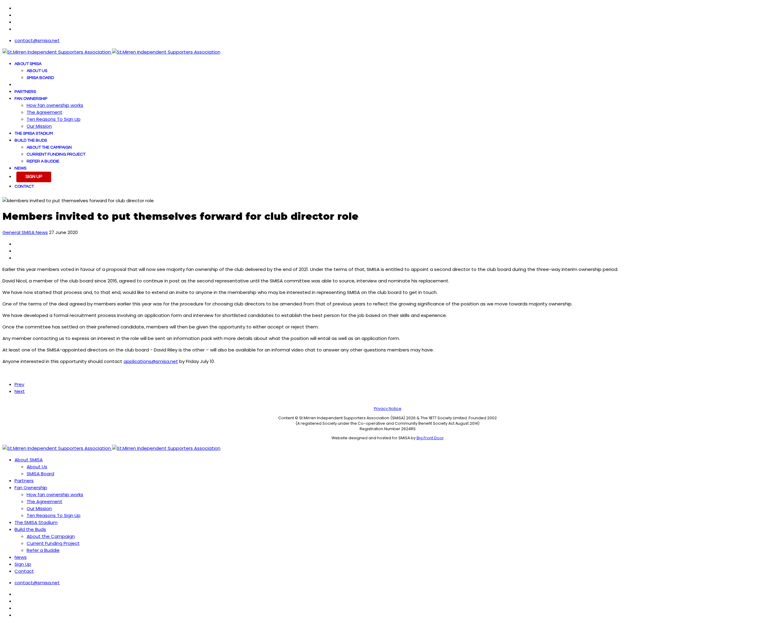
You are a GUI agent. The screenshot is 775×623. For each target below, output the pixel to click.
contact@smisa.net (37, 40)
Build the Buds (31, 140)
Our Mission (39, 126)
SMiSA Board (40, 78)
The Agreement (44, 112)
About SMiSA (28, 64)
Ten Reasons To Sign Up (54, 119)
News (20, 168)
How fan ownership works (55, 105)
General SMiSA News (25, 232)
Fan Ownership (31, 99)
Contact (24, 186)
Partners (25, 92)
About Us (37, 71)
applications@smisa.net (151, 361)
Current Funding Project (56, 154)
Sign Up (33, 176)
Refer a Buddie (43, 161)
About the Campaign (49, 147)
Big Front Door (430, 437)
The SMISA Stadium (34, 133)
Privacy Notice (387, 408)
